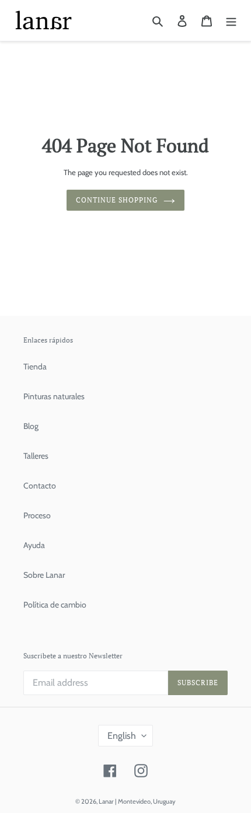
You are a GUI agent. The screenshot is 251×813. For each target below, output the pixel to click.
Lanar (106, 801)
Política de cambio (54, 604)
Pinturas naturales (54, 396)
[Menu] (231, 20)
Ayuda (34, 545)
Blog (31, 426)
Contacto (39, 485)
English (121, 735)
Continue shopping (116, 200)
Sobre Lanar (44, 575)
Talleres (35, 456)
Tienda (35, 366)
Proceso (37, 515)
